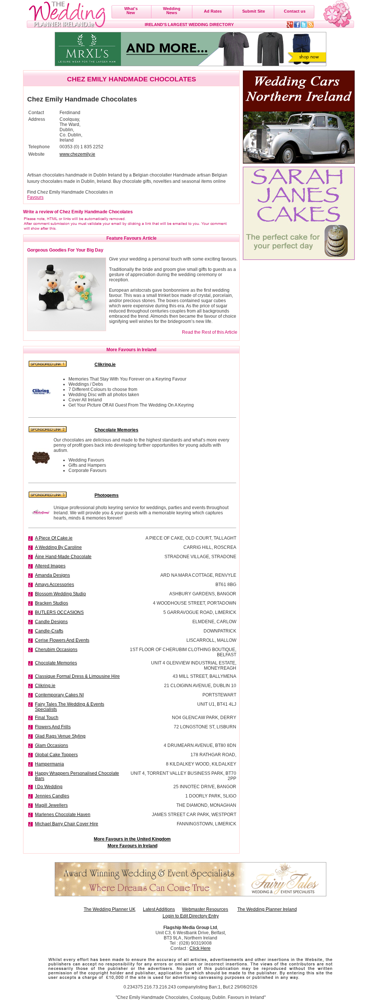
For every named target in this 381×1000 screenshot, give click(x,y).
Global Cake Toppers (56, 754)
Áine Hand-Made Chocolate (63, 556)
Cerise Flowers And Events (62, 640)
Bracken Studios (51, 603)
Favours (35, 197)
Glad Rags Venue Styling (60, 736)
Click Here (200, 948)
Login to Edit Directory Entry (191, 916)
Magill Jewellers (51, 805)
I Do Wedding (49, 786)
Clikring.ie (45, 685)
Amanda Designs (52, 575)
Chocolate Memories (56, 663)
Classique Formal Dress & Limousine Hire (77, 676)
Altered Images (50, 566)
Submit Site (253, 11)
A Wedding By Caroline (58, 547)
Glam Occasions (51, 745)
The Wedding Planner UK (109, 909)
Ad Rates (213, 11)
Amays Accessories (54, 584)
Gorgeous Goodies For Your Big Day (65, 250)
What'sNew (131, 10)
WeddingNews (171, 10)
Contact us (294, 11)
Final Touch (46, 717)
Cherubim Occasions (56, 649)
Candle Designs (51, 621)
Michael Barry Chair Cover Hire (66, 823)
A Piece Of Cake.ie (54, 538)
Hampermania (49, 764)
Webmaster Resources (205, 909)
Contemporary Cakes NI (59, 695)
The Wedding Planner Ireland (267, 909)
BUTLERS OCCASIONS (59, 612)
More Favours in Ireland (132, 845)
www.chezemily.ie (77, 154)
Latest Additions (159, 909)
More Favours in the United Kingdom (132, 839)
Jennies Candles (52, 796)
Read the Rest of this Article (209, 332)
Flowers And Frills (53, 726)
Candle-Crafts (49, 631)
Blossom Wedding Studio (60, 593)
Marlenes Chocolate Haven (62, 814)
